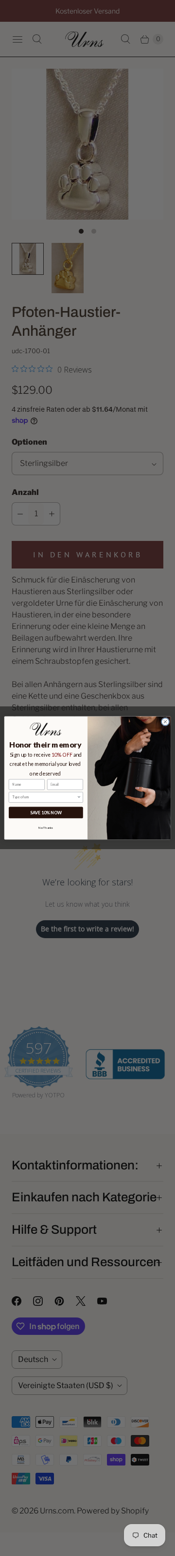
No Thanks (45, 827)
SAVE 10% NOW (46, 812)
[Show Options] (79, 797)
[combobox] (44, 797)
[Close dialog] (165, 721)
